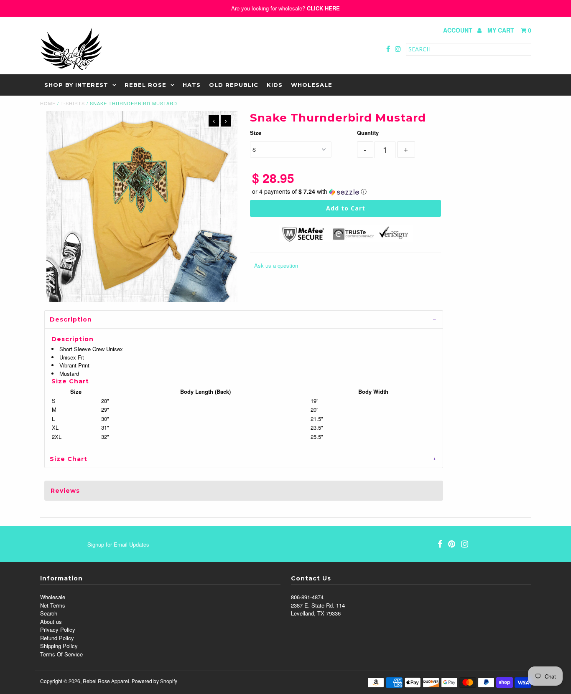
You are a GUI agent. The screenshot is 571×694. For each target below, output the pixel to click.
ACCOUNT (458, 30)
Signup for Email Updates (118, 544)
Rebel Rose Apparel (106, 680)
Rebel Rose (145, 84)
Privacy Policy (57, 629)
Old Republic (233, 84)
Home (48, 103)
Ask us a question (276, 265)
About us (51, 622)
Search (48, 613)
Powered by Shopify (154, 680)
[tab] (244, 319)
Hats (192, 84)
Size (255, 133)
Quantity (368, 133)
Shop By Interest (76, 84)
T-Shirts (73, 103)
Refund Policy (57, 638)
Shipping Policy (59, 646)
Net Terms (52, 605)
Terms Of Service (61, 654)
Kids (275, 84)
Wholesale (311, 84)
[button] (345, 191)
